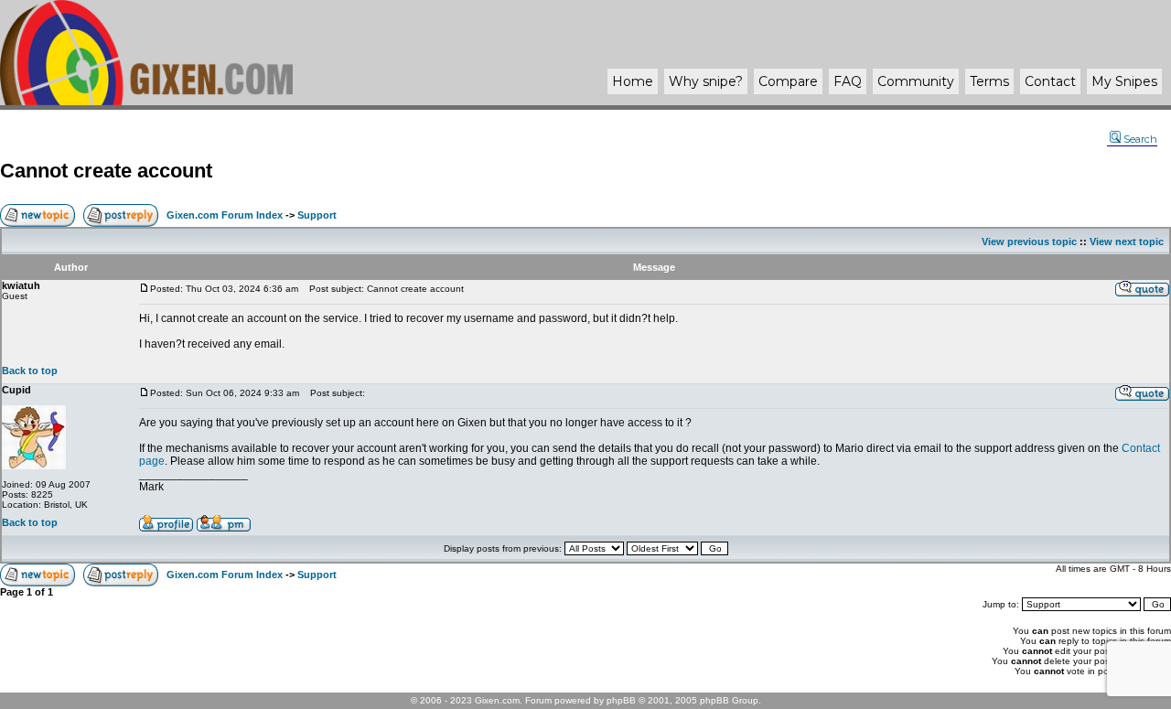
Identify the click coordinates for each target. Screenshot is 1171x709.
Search (1140, 139)
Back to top (30, 370)
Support (317, 214)
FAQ (847, 81)
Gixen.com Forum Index (225, 214)
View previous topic (1029, 241)
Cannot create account (106, 170)
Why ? (706, 81)
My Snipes (1124, 81)
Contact (1050, 81)
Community (915, 81)
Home (632, 81)
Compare (788, 81)
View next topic (1127, 241)
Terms (989, 81)
